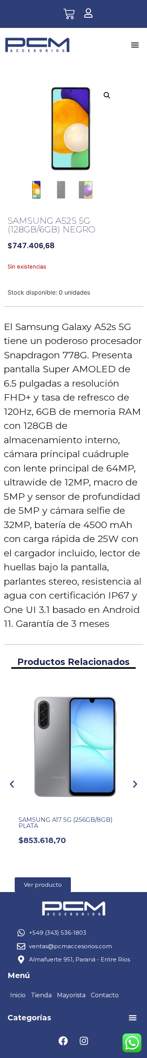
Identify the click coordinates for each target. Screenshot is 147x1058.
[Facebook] (63, 1041)
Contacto (105, 995)
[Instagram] (84, 1041)
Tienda (41, 995)
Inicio (18, 995)
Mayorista (71, 995)
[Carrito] (69, 14)
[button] (135, 45)
